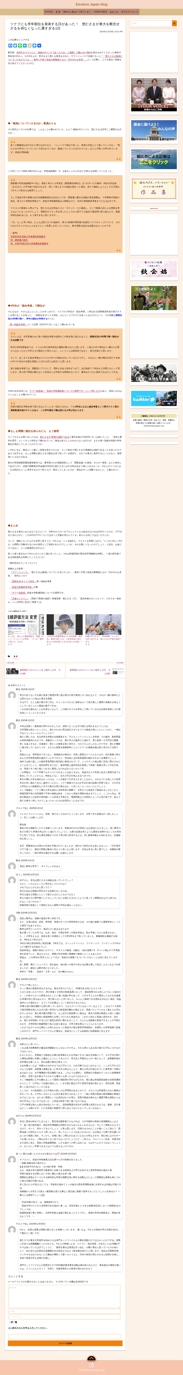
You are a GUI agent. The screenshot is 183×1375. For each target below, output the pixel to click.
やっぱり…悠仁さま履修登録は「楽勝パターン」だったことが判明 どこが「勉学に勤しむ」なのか (26, 639)
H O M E (49, 12)
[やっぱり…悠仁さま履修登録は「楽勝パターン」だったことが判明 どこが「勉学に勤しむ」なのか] (26, 624)
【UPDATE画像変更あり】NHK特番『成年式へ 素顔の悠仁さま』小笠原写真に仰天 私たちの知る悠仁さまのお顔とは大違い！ (65, 639)
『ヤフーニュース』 (19, 572)
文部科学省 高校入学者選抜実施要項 (28, 236)
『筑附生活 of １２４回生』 (23, 581)
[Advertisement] (65, 89)
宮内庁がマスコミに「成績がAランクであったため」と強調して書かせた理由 (53, 52)
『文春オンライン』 (19, 598)
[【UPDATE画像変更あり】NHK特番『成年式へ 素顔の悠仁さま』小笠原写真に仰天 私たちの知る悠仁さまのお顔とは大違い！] (65, 624)
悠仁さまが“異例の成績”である (54, 437)
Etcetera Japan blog (91, 4)
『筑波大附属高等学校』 (22, 587)
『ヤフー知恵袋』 (18, 593)
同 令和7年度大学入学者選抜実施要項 (29, 243)
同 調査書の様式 (19, 240)
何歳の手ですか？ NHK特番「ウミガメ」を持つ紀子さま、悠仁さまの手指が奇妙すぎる (103, 639)
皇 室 (58, 12)
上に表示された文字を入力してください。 (28, 1328)
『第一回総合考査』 (17, 324)
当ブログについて (129, 12)
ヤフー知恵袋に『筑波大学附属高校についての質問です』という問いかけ (65, 391)
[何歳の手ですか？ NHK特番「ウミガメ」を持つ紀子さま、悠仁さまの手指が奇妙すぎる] (103, 624)
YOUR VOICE (100, 12)
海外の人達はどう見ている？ (77, 12)
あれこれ (114, 12)
